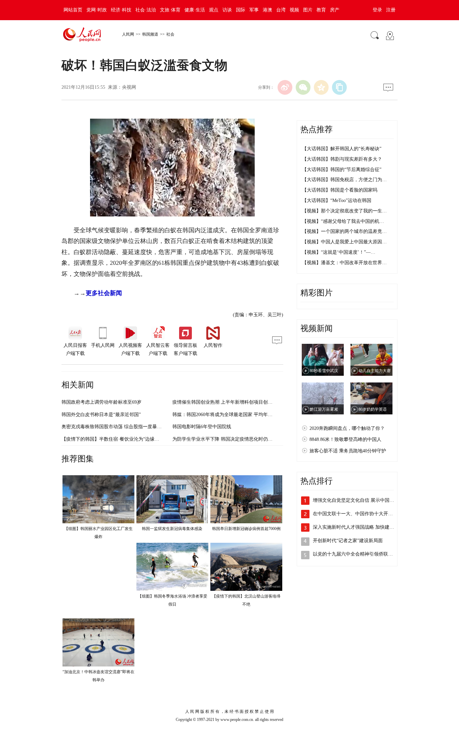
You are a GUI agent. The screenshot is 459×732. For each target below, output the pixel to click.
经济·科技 (121, 9)
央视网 (129, 87)
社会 (170, 34)
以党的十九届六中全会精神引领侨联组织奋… (360, 554)
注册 (390, 9)
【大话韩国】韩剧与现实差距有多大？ (342, 159)
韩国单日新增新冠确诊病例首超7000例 (246, 528)
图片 (307, 9)
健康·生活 (194, 9)
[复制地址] (339, 87)
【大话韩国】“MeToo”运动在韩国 (336, 200)
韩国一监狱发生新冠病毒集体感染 (172, 528)
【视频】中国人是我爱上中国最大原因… (344, 241)
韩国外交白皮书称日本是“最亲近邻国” (101, 414)
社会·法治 (145, 9)
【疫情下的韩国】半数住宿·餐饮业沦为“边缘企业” (113, 439)
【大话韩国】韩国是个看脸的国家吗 (339, 190)
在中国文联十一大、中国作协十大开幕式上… (360, 513)
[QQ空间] (321, 87)
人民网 (128, 34)
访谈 (227, 9)
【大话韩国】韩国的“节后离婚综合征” (341, 169)
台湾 (281, 9)
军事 (254, 9)
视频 (294, 9)
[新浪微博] (285, 87)
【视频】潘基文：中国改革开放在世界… (344, 262)
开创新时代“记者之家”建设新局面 (348, 540)
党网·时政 (96, 9)
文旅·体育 (170, 9)
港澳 (267, 9)
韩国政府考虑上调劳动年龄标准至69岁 (101, 402)
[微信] (303, 87)
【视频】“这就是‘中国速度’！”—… (338, 252)
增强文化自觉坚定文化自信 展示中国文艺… (358, 500)
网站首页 (73, 9)
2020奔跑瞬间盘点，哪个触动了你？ (347, 428)
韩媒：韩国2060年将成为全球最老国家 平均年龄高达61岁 (231, 414)
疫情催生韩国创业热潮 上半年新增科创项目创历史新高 (229, 402)
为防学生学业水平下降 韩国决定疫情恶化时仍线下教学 (229, 439)
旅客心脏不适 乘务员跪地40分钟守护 (347, 450)
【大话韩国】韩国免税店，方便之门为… (344, 179)
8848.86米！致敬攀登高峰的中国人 (345, 439)
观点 (213, 9)
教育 (321, 9)
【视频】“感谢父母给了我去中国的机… (343, 221)
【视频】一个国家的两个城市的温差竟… (344, 231)
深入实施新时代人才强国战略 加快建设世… (358, 527)
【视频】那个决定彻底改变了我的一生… (344, 210)
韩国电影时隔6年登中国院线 (201, 426)
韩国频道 (150, 34)
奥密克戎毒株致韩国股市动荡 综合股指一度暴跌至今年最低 (123, 426)
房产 (334, 9)
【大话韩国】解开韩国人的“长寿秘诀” (341, 148)
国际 (240, 9)
